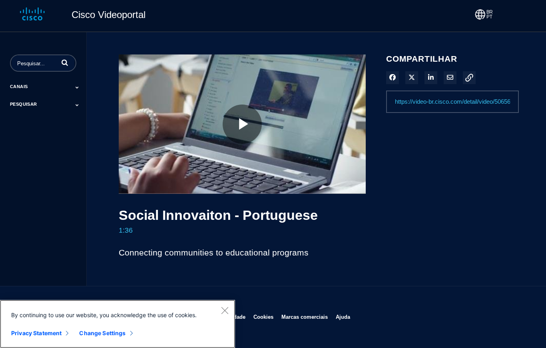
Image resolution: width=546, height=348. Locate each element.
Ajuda (343, 317)
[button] (65, 62)
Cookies (263, 317)
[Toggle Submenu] (77, 87)
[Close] (225, 310)
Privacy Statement (36, 333)
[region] (117, 324)
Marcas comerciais (304, 317)
